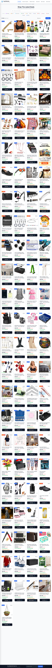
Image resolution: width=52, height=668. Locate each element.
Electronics (17, 13)
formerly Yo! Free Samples (6, 2)
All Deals (19, 1)
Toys (39, 13)
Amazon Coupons (25, 1)
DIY (30, 13)
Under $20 (38, 1)
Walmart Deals (32, 1)
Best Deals (43, 1)
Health (48, 13)
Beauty (43, 13)
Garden (23, 13)
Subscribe (40, 666)
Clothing (8, 13)
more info (11, 42)
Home (12, 13)
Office (28, 15)
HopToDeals (6, 1)
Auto (24, 15)
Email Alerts (48, 1)
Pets (27, 13)
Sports (35, 13)
